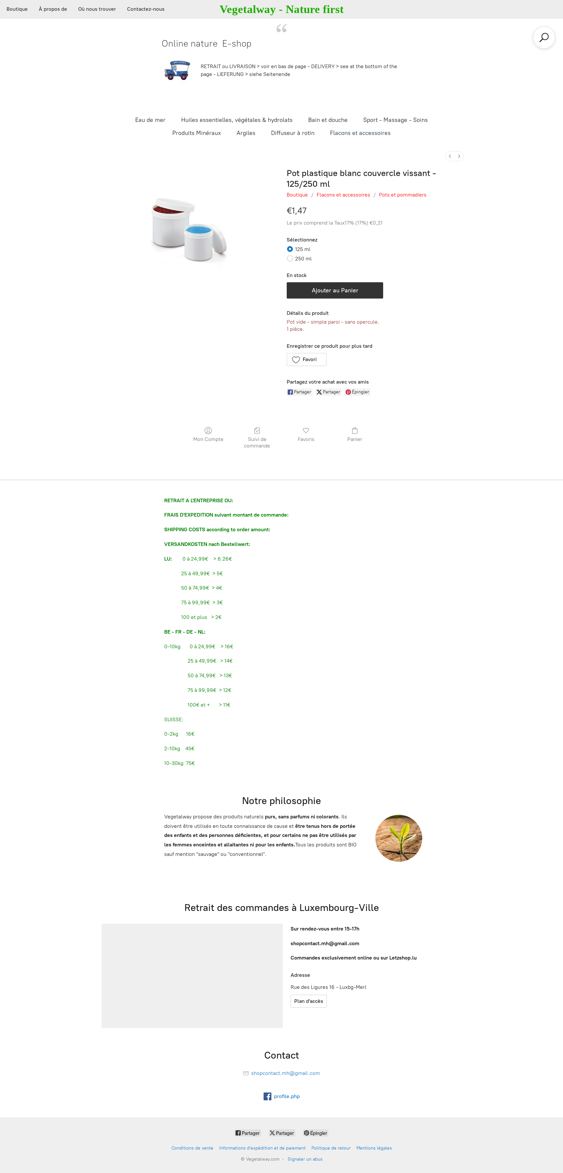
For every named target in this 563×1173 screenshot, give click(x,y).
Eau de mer (150, 120)
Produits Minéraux (196, 133)
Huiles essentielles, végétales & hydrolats (237, 120)
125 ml (302, 249)
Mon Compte (208, 439)
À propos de (53, 9)
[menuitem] (450, 156)
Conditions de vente (192, 1148)
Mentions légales (374, 1148)
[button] (306, 359)
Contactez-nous (146, 9)
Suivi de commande (257, 442)
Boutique (17, 9)
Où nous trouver (97, 9)
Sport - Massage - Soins (395, 120)
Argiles (246, 133)
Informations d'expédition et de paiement (262, 1148)
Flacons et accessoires (360, 133)
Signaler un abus (305, 1159)
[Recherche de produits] (544, 37)
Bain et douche (328, 120)
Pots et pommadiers (402, 195)
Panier (354, 439)
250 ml (303, 259)
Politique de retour (331, 1148)
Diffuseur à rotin (292, 133)
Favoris (306, 439)
